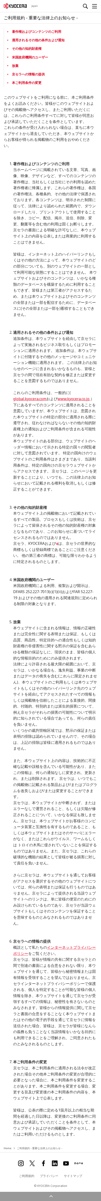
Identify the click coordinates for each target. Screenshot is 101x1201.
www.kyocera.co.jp (74, 398)
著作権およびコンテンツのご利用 (36, 31)
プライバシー (49, 1176)
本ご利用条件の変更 (27, 82)
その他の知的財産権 (27, 48)
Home (7, 1148)
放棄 (15, 65)
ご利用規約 (26, 1176)
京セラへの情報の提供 (28, 74)
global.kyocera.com (29, 398)
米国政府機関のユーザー (30, 57)
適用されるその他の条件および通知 (38, 40)
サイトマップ (73, 1176)
